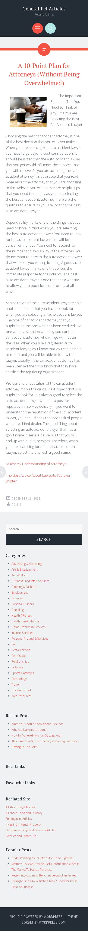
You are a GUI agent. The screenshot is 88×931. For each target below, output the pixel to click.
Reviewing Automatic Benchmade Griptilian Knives (44, 875)
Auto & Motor (20, 575)
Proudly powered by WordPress (36, 917)
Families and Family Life (21, 836)
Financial (17, 598)
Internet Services (22, 633)
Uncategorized (21, 690)
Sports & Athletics (23, 673)
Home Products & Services (28, 627)
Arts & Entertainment (24, 569)
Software (17, 667)
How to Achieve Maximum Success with (37, 735)
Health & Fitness (22, 615)
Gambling (18, 610)
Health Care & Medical (26, 621)
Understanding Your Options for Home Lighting (42, 858)
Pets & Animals (21, 650)
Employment (20, 592)
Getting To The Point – (26, 747)
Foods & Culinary (23, 604)
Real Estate (18, 656)
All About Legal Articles (20, 807)
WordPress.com (52, 922)
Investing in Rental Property (23, 824)
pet (14, 644)
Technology (19, 679)
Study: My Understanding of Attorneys (36, 463)
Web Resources (21, 696)
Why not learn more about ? (30, 730)
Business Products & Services (30, 581)
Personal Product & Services (30, 638)
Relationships (20, 661)
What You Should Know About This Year (37, 724)
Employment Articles (19, 819)
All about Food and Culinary (24, 813)
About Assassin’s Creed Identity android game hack (44, 741)
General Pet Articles (44, 8)
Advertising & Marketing (27, 564)
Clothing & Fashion (24, 587)
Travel (15, 684)
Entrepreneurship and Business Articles (31, 830)
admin (16, 504)
